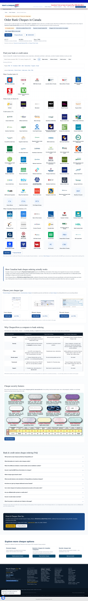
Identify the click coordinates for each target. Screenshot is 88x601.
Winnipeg (28, 589)
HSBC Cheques (44, 579)
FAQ (32, 70)
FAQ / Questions (58, 577)
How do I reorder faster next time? (13, 496)
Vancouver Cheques (72, 575)
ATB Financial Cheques (45, 578)
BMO (19, 65)
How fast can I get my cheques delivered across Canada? (19, 483)
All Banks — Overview (45, 569)
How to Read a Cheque (59, 580)
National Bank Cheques (45, 576)
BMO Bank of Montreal (45, 573)
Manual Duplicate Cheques (32, 572)
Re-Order (83, 592)
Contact (78, 592)
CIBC (23, 65)
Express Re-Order (71, 572)
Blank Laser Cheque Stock (32, 573)
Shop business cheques (44, 556)
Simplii (37, 65)
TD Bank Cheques (44, 571)
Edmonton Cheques (72, 578)
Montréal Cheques (71, 579)
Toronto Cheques (71, 577)
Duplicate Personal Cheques (32, 577)
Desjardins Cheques (44, 577)
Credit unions (63, 59)
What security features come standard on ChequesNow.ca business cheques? (24, 479)
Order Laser (8, 316)
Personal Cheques (30, 576)
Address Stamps (58, 571)
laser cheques (54, 293)
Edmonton (15, 589)
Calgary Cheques (71, 580)
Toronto (12, 589)
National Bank (27, 65)
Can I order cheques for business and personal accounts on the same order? (23, 488)
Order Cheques (12, 12)
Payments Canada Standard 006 (20, 43)
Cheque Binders (58, 572)
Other (70, 59)
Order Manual (36, 316)
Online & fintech (53, 59)
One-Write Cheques (31, 574)
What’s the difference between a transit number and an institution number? (23, 465)
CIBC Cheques (44, 575)
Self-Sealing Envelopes (59, 575)
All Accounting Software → (32, 582)
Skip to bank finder (7, 9)
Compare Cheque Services (60, 582)
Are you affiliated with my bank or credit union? (16, 492)
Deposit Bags (57, 573)
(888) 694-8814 (9, 575)
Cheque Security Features (59, 581)
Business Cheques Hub (72, 583)
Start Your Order (10, 526)
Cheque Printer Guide (33, 43)
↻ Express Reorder (18, 35)
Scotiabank (15, 65)
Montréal (19, 589)
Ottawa (25, 589)
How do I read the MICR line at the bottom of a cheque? (18, 470)
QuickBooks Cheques (31, 579)
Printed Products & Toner (32, 584)
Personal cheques (6, 293)
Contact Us (8, 576)
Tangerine (33, 65)
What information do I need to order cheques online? (17, 461)
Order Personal (64, 316)
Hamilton (32, 589)
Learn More (16, 316)
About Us (70, 569)
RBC (9, 65)
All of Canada (39, 589)
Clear (35, 59)
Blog (55, 579)
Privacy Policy (71, 573)
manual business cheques (26, 293)
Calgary (22, 589)
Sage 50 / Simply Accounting (32, 581)
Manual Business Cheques (32, 571)
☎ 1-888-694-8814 (30, 35)
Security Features (10, 439)
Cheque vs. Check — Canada (73, 582)
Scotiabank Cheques (45, 572)
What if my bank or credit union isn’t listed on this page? (18, 501)
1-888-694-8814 (79, 5)
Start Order (8, 35)
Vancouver (9, 589)
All (39, 59)
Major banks (45, 59)
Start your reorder (70, 556)
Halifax (35, 589)
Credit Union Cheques (45, 580)
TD (11, 65)
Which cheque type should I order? (13, 474)
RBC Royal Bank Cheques (46, 570)
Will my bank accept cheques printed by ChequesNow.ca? (19, 456)
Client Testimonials (71, 570)
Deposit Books (57, 574)
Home (6, 12)
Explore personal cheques (17, 556)
